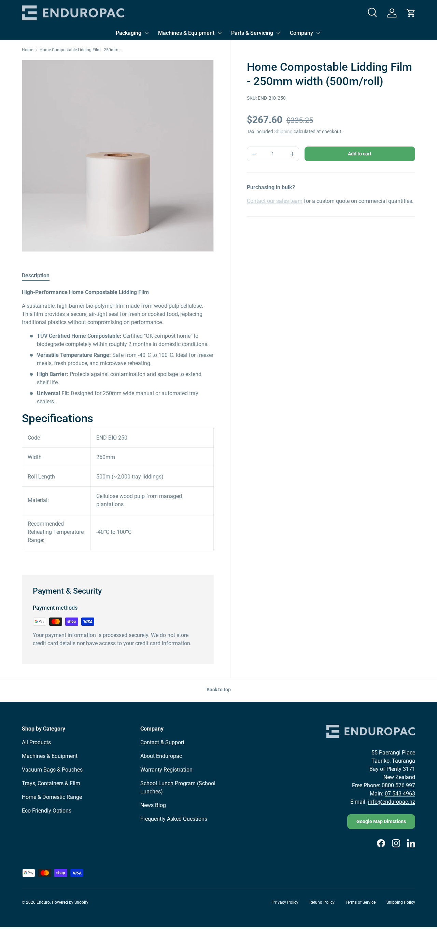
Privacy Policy (285, 902)
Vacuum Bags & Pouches (52, 769)
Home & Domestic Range (52, 797)
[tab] (36, 275)
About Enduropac (161, 756)
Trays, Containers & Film (51, 783)
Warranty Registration (166, 769)
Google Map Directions (381, 821)
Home (27, 49)
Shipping (283, 132)
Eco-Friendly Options (46, 810)
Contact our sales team (274, 201)
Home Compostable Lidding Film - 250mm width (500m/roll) (81, 49)
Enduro (43, 902)
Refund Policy (322, 902)
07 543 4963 (400, 793)
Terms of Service (361, 902)
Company (301, 33)
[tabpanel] (118, 423)
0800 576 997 (398, 785)
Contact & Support (162, 742)
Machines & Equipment (186, 33)
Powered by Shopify (70, 902)
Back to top (219, 689)
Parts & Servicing (252, 33)
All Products (36, 742)
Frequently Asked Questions (173, 819)
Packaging (128, 33)
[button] (411, 12)
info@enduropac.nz (391, 802)
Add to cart (359, 153)
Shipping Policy (400, 902)
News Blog (153, 805)
